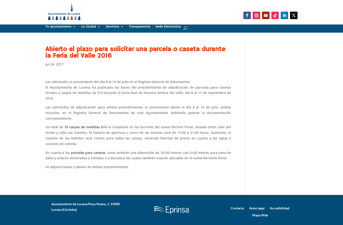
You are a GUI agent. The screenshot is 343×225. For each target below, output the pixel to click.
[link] (64, 22)
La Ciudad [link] (88, 27)
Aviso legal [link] (257, 208)
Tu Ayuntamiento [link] (58, 27)
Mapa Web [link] (260, 215)
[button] (247, 15)
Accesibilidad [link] (279, 208)
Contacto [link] (237, 208)
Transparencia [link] (139, 27)
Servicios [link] (112, 27)
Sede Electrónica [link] (168, 27)
